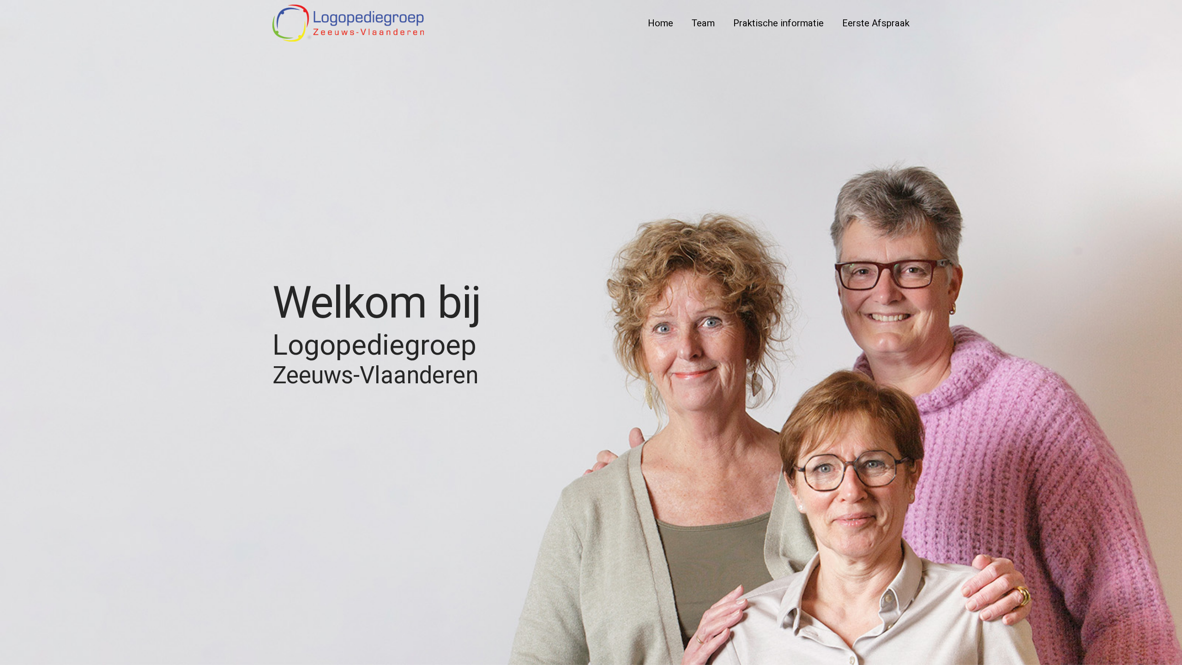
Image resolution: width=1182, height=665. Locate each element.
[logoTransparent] (348, 23)
